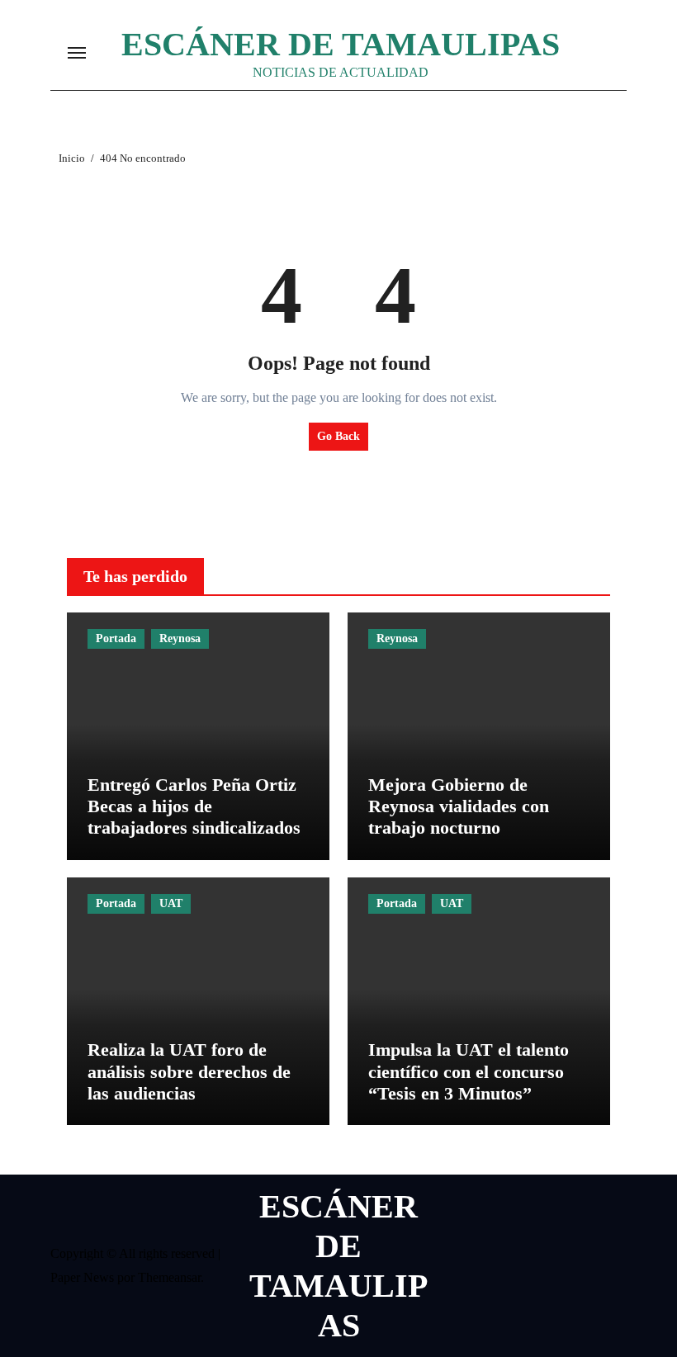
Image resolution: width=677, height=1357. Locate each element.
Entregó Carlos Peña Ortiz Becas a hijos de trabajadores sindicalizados (194, 806)
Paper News (82, 1277)
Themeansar (169, 1277)
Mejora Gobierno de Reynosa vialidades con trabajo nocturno (458, 806)
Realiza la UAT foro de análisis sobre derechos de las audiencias (189, 1071)
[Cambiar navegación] (77, 53)
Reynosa (180, 638)
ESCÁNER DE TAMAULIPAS (340, 44)
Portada (116, 638)
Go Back (338, 436)
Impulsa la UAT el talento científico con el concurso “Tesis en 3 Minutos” (468, 1071)
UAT (170, 903)
